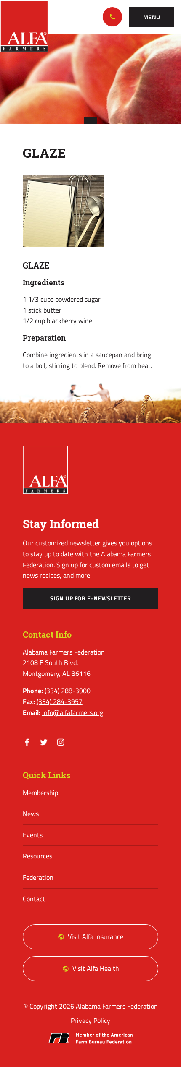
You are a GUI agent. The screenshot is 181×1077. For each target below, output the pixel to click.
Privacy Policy (90, 1020)
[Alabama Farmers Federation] (45, 470)
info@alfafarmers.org (72, 712)
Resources (37, 856)
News (31, 813)
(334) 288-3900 (112, 17)
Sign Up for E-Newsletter (90, 598)
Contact (34, 899)
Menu (151, 17)
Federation (38, 877)
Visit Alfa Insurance (95, 936)
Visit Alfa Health (95, 968)
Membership (40, 793)
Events (33, 835)
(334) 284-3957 (60, 701)
